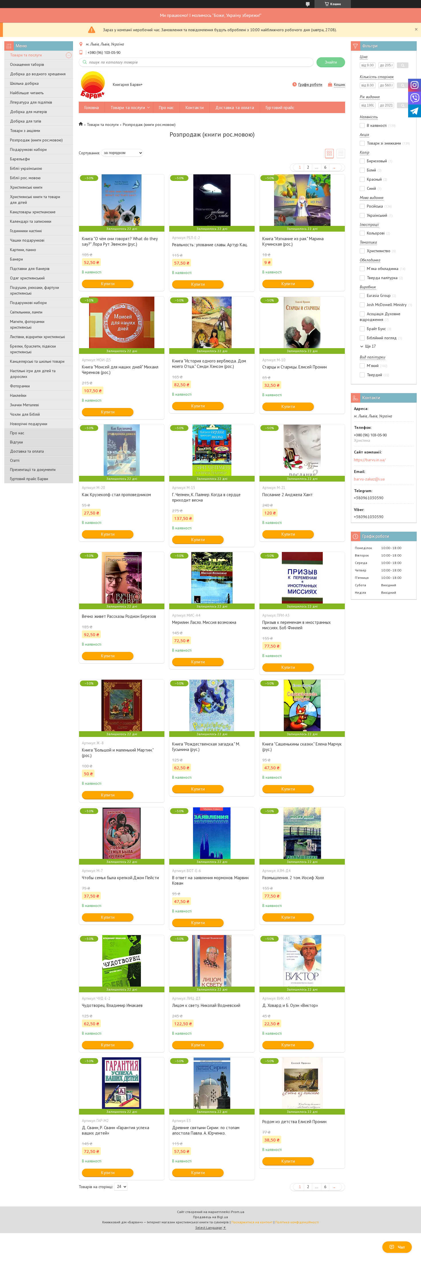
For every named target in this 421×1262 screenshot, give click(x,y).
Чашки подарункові (27, 240)
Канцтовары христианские (33, 211)
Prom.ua (237, 1212)
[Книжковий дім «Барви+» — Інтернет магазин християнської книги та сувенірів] (93, 85)
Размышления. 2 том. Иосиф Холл (293, 877)
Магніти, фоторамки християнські (27, 324)
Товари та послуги (26, 55)
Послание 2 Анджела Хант (287, 494)
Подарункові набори (28, 149)
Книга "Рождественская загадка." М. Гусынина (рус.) (206, 746)
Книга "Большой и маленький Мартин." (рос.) (118, 752)
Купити (108, 283)
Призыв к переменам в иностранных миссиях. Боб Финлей (296, 625)
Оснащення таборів (27, 64)
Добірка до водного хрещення (38, 73)
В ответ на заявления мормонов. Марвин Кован (210, 880)
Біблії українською (26, 168)
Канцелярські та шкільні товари (37, 361)
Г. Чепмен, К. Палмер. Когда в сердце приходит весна (206, 497)
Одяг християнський (27, 278)
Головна (91, 107)
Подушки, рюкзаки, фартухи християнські (34, 290)
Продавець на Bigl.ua (210, 1217)
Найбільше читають (27, 92)
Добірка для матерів (28, 111)
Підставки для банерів (30, 268)
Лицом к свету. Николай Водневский (206, 1005)
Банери (16, 259)
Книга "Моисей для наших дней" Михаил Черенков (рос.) (120, 369)
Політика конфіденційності (297, 1222)
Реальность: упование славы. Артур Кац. (210, 244)
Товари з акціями (25, 130)
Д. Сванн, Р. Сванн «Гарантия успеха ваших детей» (115, 1130)
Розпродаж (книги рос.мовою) (36, 140)
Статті (14, 460)
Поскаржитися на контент (252, 1222)
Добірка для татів (25, 121)
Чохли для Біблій (25, 414)
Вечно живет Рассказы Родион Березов (119, 616)
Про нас (17, 432)
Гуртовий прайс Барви (29, 478)
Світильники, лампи (26, 312)
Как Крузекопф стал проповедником (116, 494)
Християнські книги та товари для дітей (35, 199)
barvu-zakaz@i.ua (369, 479)
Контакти (195, 107)
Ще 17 (370, 346)
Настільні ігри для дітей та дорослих (33, 373)
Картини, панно (23, 249)
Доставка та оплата (27, 451)
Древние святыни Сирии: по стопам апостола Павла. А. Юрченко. (205, 1130)
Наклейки (18, 395)
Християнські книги (26, 187)
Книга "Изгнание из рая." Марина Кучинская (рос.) (293, 241)
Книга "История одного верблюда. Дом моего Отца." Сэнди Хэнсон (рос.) (209, 363)
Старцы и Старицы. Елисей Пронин (294, 367)
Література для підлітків (31, 102)
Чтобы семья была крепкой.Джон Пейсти (120, 877)
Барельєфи (20, 158)
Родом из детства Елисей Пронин (294, 1121)
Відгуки (16, 442)
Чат (401, 1247)
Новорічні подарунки (28, 423)
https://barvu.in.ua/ (369, 459)
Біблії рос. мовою (25, 177)
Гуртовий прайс (280, 107)
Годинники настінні (26, 230)
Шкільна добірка (24, 83)
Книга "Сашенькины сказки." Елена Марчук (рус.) (302, 746)
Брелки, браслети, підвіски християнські (33, 349)
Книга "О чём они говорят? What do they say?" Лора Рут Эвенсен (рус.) (120, 241)
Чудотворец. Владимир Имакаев (112, 1005)
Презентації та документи (33, 469)
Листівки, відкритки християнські (37, 336)
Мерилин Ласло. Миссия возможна (204, 622)
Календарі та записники (30, 221)
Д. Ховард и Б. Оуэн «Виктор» (290, 1005)
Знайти (331, 62)
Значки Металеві (24, 404)
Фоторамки (20, 386)
